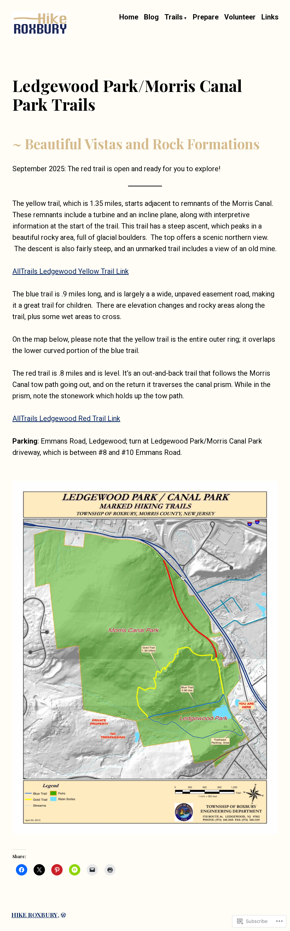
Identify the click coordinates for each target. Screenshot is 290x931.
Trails (173, 17)
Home (128, 17)
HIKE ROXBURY (34, 915)
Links (270, 17)
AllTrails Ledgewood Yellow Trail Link (70, 271)
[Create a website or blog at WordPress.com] (63, 915)
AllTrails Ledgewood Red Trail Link (66, 418)
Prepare (206, 17)
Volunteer (240, 17)
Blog (151, 17)
